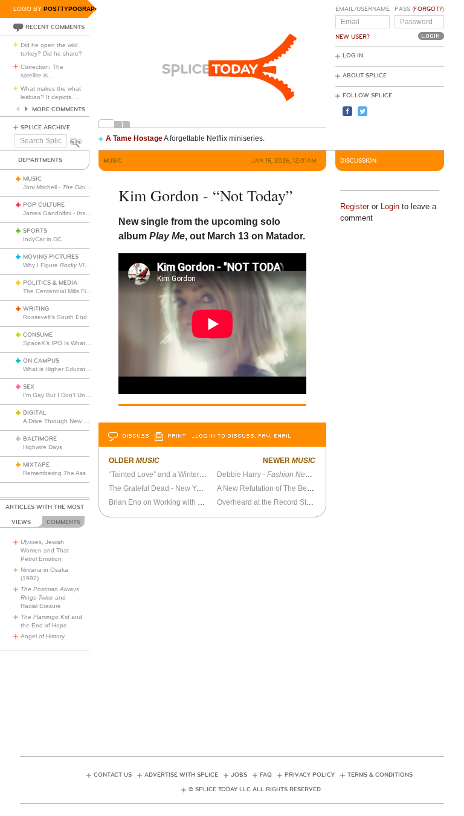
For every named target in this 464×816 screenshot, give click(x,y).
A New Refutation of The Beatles (270, 488)
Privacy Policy (310, 775)
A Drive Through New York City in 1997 (76, 421)
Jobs (239, 775)
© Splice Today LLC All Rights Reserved (254, 789)
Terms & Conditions (380, 775)
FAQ (266, 775)
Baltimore (40, 438)
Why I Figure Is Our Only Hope (79, 265)
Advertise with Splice (181, 775)
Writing (36, 308)
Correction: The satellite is (42, 71)
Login (390, 206)
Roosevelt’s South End (55, 317)
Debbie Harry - (271, 474)
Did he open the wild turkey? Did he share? (51, 49)
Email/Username (362, 9)
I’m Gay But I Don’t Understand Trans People (86, 395)
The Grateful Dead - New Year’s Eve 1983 (177, 488)
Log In (353, 55)
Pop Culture (44, 205)
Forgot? (428, 9)
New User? (352, 36)
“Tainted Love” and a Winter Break (165, 474)
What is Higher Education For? (65, 369)
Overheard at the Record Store (267, 502)
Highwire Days (42, 447)
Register (354, 206)
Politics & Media (50, 283)
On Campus (41, 360)
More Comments (58, 109)
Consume (38, 334)
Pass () (419, 9)
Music (32, 179)
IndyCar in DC (42, 239)
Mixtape (36, 464)
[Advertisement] (240, 692)
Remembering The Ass (54, 473)
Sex (28, 386)
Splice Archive (45, 127)
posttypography (73, 8)
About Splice (365, 75)
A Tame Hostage (134, 138)
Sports (35, 231)
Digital (35, 412)
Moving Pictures (51, 257)
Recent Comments (55, 27)
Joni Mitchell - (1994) (81, 187)
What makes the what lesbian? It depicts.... (51, 92)
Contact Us (113, 775)
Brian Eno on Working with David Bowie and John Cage (200, 502)
